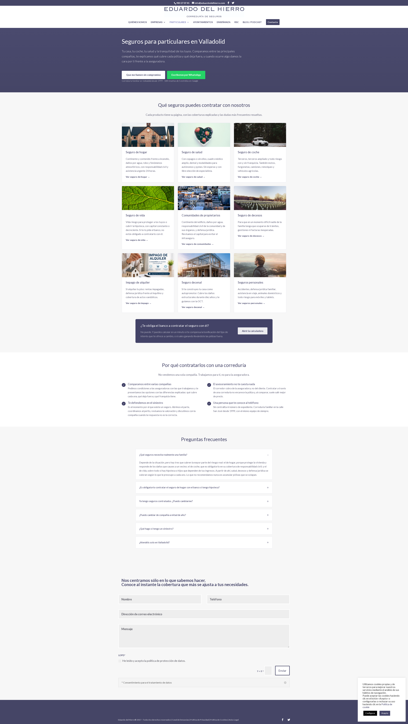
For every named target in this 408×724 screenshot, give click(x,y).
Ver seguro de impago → (138, 303)
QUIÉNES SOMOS (137, 22)
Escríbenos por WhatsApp (186, 74)
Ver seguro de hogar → (138, 176)
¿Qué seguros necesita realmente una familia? (163, 454)
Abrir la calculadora (252, 330)
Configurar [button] (370, 713)
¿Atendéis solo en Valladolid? (154, 542)
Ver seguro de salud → (193, 176)
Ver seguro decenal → (193, 307)
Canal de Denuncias (180, 720)
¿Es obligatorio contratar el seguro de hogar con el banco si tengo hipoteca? (179, 487)
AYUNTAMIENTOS (203, 22)
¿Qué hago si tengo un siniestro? (156, 528)
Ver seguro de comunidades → (198, 244)
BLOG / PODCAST (252, 22)
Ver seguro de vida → (137, 240)
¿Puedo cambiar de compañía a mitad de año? (162, 514)
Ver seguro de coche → (250, 176)
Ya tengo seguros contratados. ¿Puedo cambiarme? (166, 501)
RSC (236, 22)
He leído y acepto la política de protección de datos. (154, 660)
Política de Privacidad (199, 720)
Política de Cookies (218, 720)
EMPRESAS (156, 22)
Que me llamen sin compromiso (143, 74)
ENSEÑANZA (223, 22)
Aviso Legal (234, 720)
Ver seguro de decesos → (251, 235)
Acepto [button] (384, 713)
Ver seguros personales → (251, 303)
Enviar (282, 670)
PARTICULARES (178, 22)
